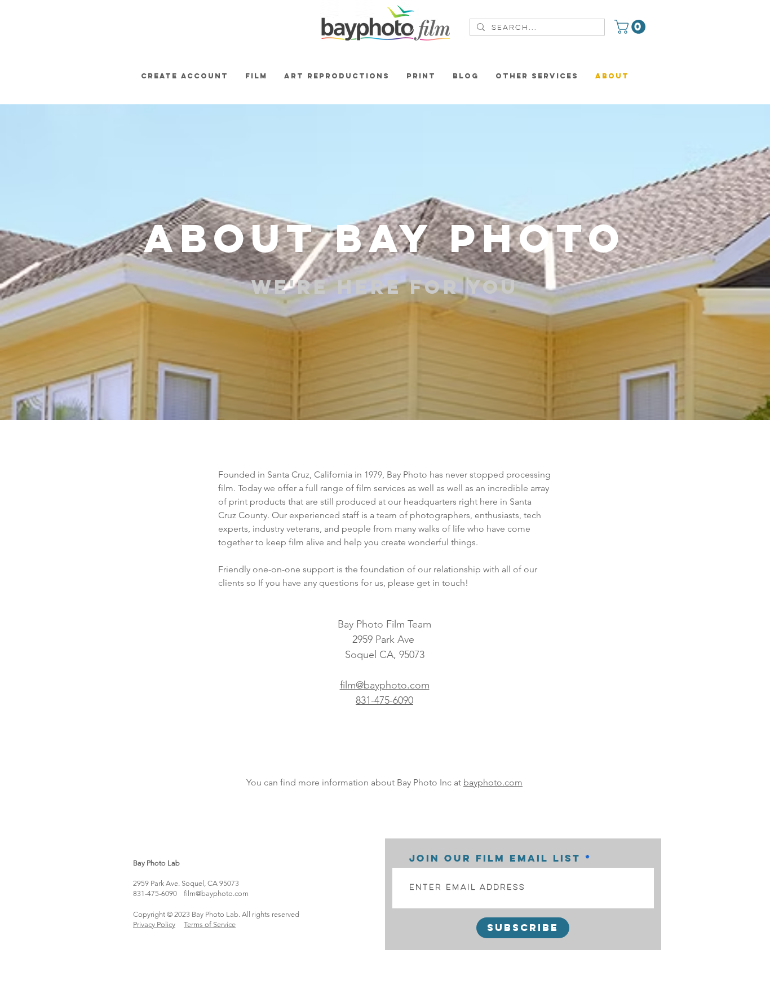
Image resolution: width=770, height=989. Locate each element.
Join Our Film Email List (495, 858)
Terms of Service (210, 924)
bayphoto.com (493, 782)
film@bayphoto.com (216, 893)
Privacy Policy (154, 924)
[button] (631, 27)
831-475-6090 (384, 700)
